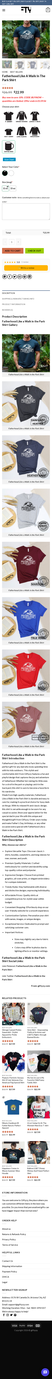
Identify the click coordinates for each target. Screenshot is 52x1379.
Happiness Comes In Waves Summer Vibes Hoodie (11, 1170)
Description (8, 293)
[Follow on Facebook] (4, 1315)
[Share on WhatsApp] (4, 276)
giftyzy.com (44, 985)
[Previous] (6, 39)
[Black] (5, 173)
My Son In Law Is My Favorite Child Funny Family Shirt (35, 1080)
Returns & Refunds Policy (14, 1234)
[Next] (45, 39)
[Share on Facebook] (9, 276)
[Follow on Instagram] (7, 1315)
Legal (4, 1282)
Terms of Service (10, 1244)
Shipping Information (12, 1266)
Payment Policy (9, 1271)
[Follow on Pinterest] (15, 1315)
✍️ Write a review (26, 268)
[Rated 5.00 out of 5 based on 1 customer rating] (26, 88)
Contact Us (7, 1261)
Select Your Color (10, 167)
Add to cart (13, 250)
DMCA (5, 1276)
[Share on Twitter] (14, 276)
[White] (11, 173)
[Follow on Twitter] (11, 1315)
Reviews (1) (7, 310)
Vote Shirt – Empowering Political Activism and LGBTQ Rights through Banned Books (37, 1033)
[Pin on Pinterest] (24, 276)
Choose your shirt (10, 107)
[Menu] (3, 10)
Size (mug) (7, 182)
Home (5, 72)
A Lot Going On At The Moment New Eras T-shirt (38, 1124)
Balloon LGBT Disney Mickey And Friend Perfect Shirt (38, 1170)
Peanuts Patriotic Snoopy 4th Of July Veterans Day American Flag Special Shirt (13, 1080)
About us (6, 1228)
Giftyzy (24, 1200)
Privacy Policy (9, 1239)
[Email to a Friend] (19, 276)
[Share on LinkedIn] (29, 276)
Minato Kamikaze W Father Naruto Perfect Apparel (11, 1125)
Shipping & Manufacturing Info (18, 299)
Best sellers (16, 72)
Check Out (34, 250)
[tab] (26, 293)
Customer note (9, 197)
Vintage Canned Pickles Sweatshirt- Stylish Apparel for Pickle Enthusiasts (11, 1033)
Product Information (13, 304)
